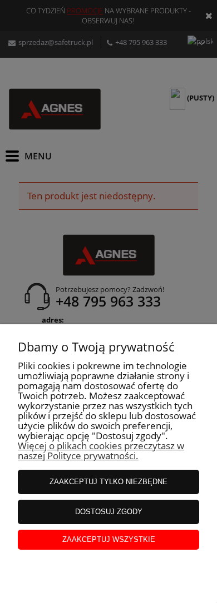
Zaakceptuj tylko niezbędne (108, 482)
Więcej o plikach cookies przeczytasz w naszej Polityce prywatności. (101, 450)
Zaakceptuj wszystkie (108, 539)
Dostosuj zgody (108, 511)
